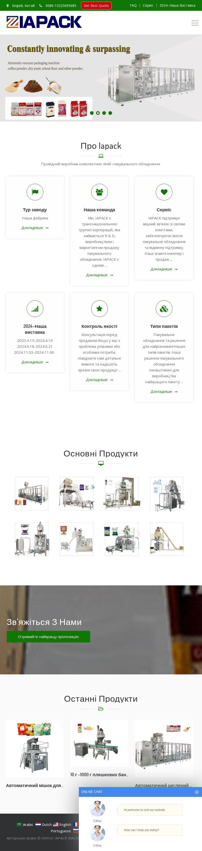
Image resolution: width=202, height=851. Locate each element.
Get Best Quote (96, 5)
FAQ (133, 5)
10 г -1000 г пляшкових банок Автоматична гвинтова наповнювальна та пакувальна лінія (99, 774)
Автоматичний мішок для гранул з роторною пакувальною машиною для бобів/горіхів (35, 785)
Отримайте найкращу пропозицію (48, 636)
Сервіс (148, 5)
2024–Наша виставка (177, 5)
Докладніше (32, 227)
